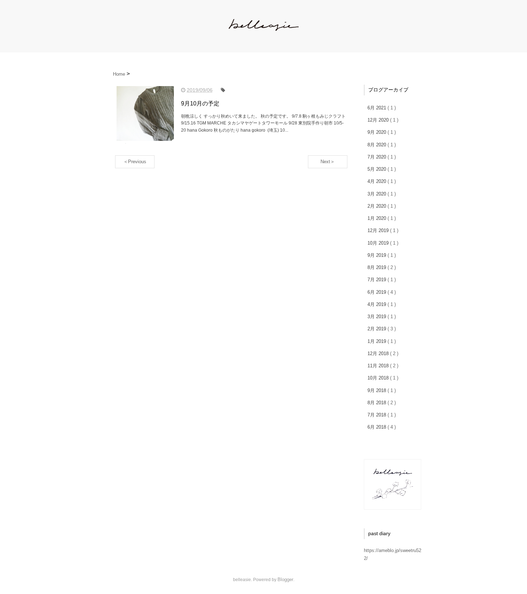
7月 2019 (377, 279)
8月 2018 (377, 402)
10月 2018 (378, 378)
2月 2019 (377, 328)
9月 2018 (377, 390)
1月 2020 (377, 218)
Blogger (285, 579)
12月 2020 (378, 120)
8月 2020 (377, 144)
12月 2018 (378, 353)
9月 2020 (377, 132)
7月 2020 (377, 157)
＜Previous (134, 161)
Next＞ (328, 161)
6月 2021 (377, 107)
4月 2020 (377, 181)
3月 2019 (377, 316)
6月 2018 (377, 427)
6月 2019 (377, 292)
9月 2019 (377, 255)
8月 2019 (377, 267)
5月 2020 (377, 169)
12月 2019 (378, 230)
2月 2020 (377, 206)
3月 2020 (377, 194)
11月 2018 (378, 365)
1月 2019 (377, 341)
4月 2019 (377, 304)
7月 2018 (377, 415)
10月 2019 (378, 243)
